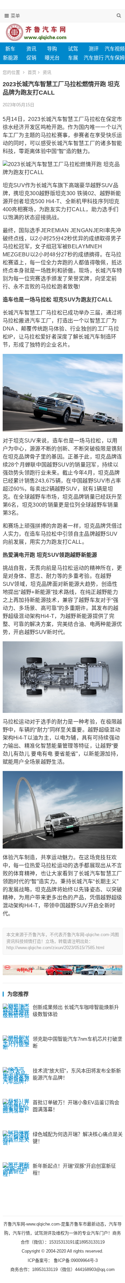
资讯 (31, 48)
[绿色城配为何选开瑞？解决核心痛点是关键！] (16, 1144)
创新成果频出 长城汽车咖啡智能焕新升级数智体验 (76, 1010)
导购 (52, 48)
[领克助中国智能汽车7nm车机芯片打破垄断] (16, 1048)
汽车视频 (115, 48)
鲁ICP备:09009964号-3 (75, 1260)
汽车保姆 (115, 57)
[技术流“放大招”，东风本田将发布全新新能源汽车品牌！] (16, 1080)
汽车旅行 (94, 57)
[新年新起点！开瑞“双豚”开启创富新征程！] (16, 1175)
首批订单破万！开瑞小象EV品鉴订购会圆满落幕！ (76, 1106)
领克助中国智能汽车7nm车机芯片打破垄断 (77, 1042)
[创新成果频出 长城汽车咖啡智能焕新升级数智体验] (16, 1017)
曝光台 (52, 57)
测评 (94, 48)
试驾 (73, 48)
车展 (73, 57)
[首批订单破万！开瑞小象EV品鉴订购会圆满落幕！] (16, 1112)
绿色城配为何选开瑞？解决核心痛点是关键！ (78, 1137)
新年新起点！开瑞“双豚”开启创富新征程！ (74, 1169)
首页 (32, 72)
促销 (31, 57)
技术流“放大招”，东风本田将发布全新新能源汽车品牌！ (77, 1074)
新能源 (10, 57)
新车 (10, 48)
